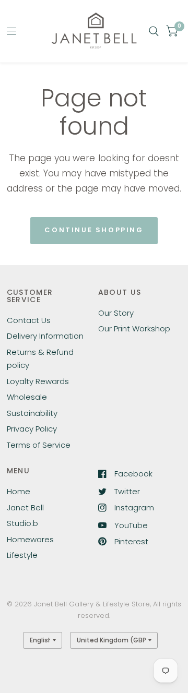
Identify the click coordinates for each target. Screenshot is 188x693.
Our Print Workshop (134, 328)
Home (18, 491)
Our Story (116, 312)
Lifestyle (22, 554)
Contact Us (29, 320)
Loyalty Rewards (38, 381)
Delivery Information (45, 335)
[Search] (153, 31)
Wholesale (27, 396)
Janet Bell (25, 507)
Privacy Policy (32, 428)
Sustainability (32, 413)
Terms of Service (38, 444)
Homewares (30, 539)
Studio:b (22, 523)
